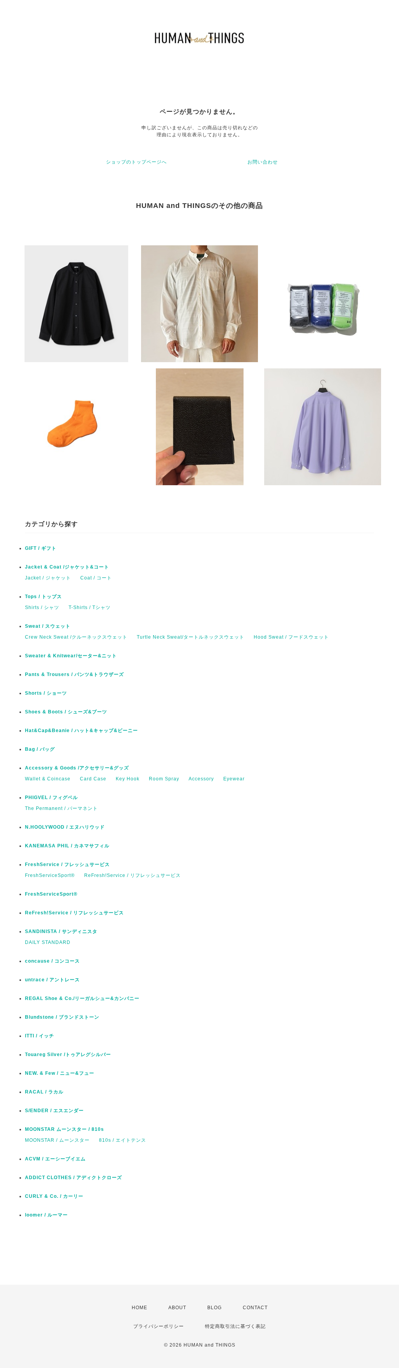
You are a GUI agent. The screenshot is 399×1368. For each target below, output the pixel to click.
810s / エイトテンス (122, 1140)
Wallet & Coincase (48, 779)
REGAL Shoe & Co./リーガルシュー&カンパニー (82, 998)
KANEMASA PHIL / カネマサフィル (67, 846)
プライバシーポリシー (158, 1326)
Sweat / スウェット (48, 626)
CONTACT (255, 1307)
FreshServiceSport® (50, 875)
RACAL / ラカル (44, 1092)
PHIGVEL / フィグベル (51, 797)
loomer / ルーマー (46, 1215)
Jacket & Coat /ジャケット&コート (67, 567)
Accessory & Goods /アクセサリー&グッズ (77, 768)
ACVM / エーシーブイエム (55, 1159)
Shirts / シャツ (42, 607)
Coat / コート (96, 578)
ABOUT (177, 1307)
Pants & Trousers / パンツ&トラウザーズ (74, 674)
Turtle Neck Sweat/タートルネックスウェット (190, 637)
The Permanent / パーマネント (61, 808)
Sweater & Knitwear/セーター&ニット (71, 655)
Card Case (93, 779)
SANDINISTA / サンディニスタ (61, 931)
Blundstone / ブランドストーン (62, 1017)
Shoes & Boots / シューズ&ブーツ (66, 712)
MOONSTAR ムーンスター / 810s (64, 1129)
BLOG (214, 1307)
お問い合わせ (262, 162)
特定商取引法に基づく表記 (235, 1326)
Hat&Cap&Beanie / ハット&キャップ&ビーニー (81, 730)
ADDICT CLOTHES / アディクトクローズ (73, 1177)
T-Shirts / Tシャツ (90, 607)
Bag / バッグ (40, 749)
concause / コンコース (52, 961)
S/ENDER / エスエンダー (54, 1110)
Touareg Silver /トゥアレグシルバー (68, 1054)
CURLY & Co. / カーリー (54, 1196)
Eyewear (234, 779)
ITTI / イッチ (39, 1036)
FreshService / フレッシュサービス (67, 864)
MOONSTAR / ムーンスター (57, 1140)
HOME (139, 1307)
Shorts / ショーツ (46, 693)
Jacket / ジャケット (48, 578)
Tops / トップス (43, 596)
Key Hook (127, 779)
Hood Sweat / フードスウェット (291, 637)
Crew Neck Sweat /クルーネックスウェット (76, 637)
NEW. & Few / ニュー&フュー (59, 1073)
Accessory (201, 779)
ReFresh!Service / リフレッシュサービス (132, 875)
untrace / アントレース (52, 979)
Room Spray (164, 779)
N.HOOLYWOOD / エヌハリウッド (65, 827)
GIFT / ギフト (40, 548)
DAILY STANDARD (48, 942)
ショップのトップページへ (136, 162)
